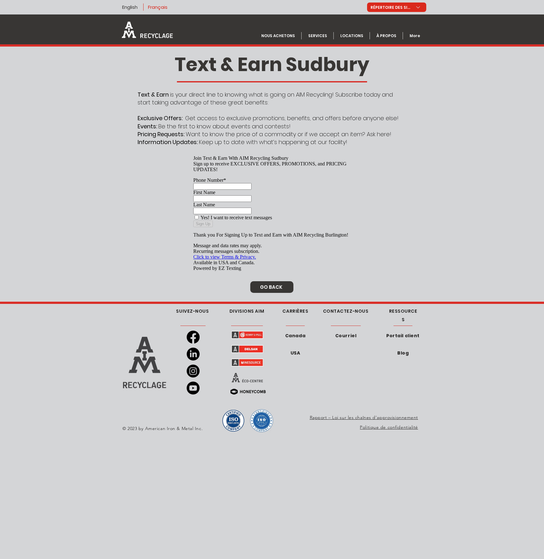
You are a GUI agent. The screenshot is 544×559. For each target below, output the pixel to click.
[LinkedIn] (193, 354)
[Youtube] (193, 388)
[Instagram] (193, 371)
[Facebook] (193, 337)
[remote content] (272, 213)
